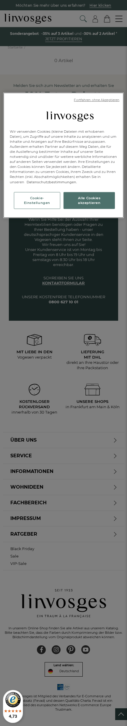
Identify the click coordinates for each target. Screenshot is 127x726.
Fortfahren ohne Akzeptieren (96, 100)
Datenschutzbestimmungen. (51, 182)
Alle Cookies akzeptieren (89, 200)
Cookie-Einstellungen (37, 200)
